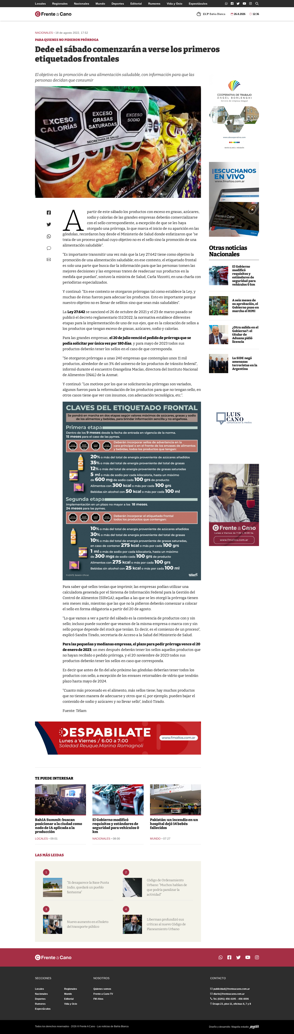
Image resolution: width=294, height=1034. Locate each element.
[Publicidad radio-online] (234, 199)
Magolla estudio (240, 1026)
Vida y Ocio (174, 3)
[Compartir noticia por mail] (49, 259)
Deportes (118, 3)
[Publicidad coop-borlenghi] (234, 113)
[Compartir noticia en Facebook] (49, 213)
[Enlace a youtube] (244, 3)
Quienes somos (102, 989)
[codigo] (132, 887)
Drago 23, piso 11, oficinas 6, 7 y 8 (232, 1003)
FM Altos (98, 999)
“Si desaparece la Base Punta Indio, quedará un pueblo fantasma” (88, 887)
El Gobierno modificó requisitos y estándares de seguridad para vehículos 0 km (244, 275)
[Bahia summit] (60, 799)
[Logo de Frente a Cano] (53, 14)
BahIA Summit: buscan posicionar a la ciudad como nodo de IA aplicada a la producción (58, 826)
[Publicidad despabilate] (118, 738)
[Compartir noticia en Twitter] (49, 224)
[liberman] (132, 924)
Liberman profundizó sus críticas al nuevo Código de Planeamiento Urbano (166, 924)
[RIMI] (218, 305)
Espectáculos (198, 3)
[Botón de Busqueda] (257, 4)
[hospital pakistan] (175, 799)
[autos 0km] (218, 275)
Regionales (60, 3)
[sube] (52, 924)
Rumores (154, 3)
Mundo (100, 3)
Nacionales (81, 3)
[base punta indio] (52, 887)
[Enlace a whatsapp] (226, 3)
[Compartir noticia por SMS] (49, 248)
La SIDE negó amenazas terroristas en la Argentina (244, 363)
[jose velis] (218, 334)
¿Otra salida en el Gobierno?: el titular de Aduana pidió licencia (245, 334)
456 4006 (243, 999)
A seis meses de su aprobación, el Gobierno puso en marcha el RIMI (245, 305)
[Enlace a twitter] (238, 3)
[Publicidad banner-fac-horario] (234, 505)
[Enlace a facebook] (232, 3)
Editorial (136, 3)
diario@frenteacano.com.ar (229, 994)
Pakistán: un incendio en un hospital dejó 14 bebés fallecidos (174, 824)
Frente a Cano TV (103, 994)
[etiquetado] (118, 142)
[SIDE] (218, 363)
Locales (40, 3)
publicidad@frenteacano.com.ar (231, 989)
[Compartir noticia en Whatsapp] (49, 236)
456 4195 (231, 999)
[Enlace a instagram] (250, 3)
